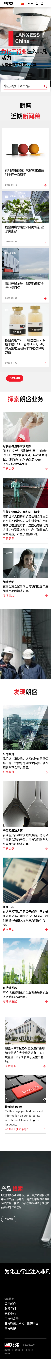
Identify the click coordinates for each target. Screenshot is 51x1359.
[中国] (22, 3)
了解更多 (25, 441)
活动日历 (25, 573)
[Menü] (48, 3)
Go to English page (25, 1103)
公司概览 (25, 740)
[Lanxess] (14, 1345)
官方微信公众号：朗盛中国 (22, 1323)
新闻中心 (25, 895)
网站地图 (7, 1353)
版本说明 (7, 1350)
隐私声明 (17, 1350)
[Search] (45, 86)
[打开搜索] (42, 3)
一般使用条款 (29, 1350)
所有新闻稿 (15, 378)
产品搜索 (9, 1219)
